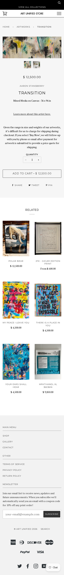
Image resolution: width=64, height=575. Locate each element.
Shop (6, 436)
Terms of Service (14, 464)
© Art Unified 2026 (25, 529)
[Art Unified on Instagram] (36, 567)
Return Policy (12, 476)
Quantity (32, 154)
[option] (32, 47)
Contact (8, 447)
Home (6, 27)
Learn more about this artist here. (32, 114)
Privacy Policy (12, 470)
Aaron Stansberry (32, 86)
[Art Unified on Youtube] (44, 567)
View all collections (32, 7)
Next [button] (54, 47)
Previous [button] (9, 47)
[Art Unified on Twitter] (19, 567)
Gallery (8, 441)
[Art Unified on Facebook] (27, 567)
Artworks (23, 27)
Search (45, 529)
